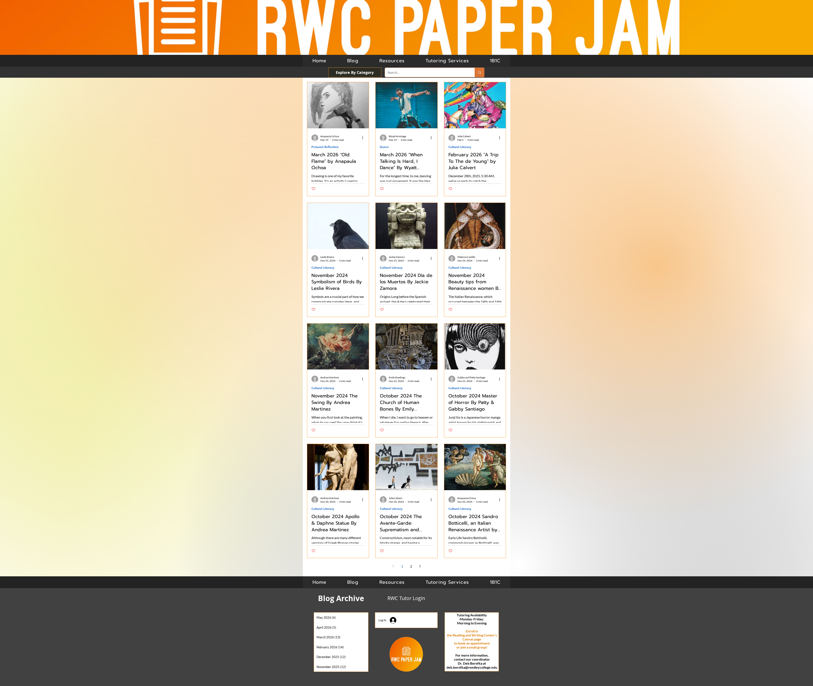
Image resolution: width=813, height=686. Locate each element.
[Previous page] (393, 566)
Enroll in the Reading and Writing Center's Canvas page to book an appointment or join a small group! (472, 639)
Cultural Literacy (459, 147)
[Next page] (420, 566)
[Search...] (479, 72)
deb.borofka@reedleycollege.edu (472, 667)
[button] (495, 60)
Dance (384, 147)
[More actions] (363, 137)
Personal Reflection (325, 147)
